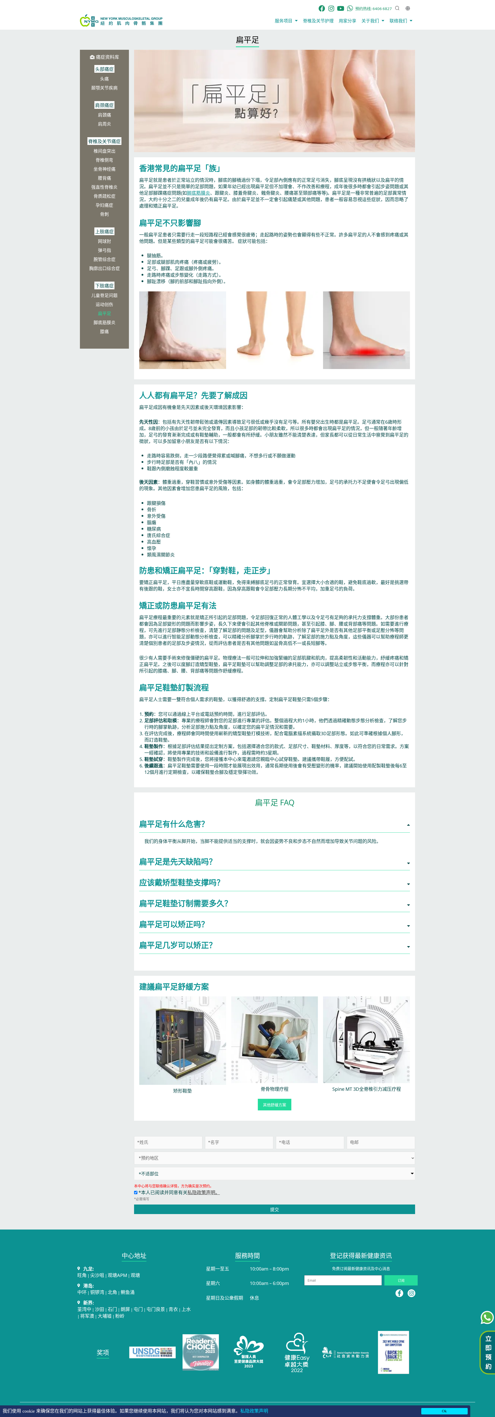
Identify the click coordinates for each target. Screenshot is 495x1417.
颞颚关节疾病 (104, 87)
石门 (112, 1309)
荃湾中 (84, 1309)
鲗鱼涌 (128, 1292)
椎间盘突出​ (105, 151)
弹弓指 (104, 250)
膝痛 (104, 331)
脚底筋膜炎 (105, 322)
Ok (444, 1411)
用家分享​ (347, 20)
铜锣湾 (97, 1292)
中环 (82, 1292)
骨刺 (104, 214)
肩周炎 (104, 123)
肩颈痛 (104, 114)
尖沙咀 (97, 1275)
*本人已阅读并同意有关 (178, 1192)
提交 (274, 1209)
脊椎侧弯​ (104, 160)
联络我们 (398, 20)
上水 (186, 1309)
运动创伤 (104, 304)
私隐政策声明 (254, 1411)
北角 (112, 1292)
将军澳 (87, 1315)
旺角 (82, 1275)
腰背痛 (104, 178)
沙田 (99, 1309)
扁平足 (104, 313)
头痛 (104, 78)
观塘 (135, 1275)
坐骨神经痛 (105, 169)
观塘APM (117, 1275)
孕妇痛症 (104, 205)
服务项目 (283, 20)
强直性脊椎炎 (104, 187)
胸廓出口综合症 (104, 268)
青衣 (173, 1309)
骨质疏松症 (105, 196)
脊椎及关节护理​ (318, 20)
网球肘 (104, 241)
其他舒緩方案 (274, 1104)
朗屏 (125, 1309)
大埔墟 (105, 1315)
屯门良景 (155, 1309)
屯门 (138, 1309)
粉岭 (120, 1315)
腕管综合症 (105, 259)
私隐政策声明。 (203, 1192)
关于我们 (370, 20)
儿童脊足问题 (104, 295)
